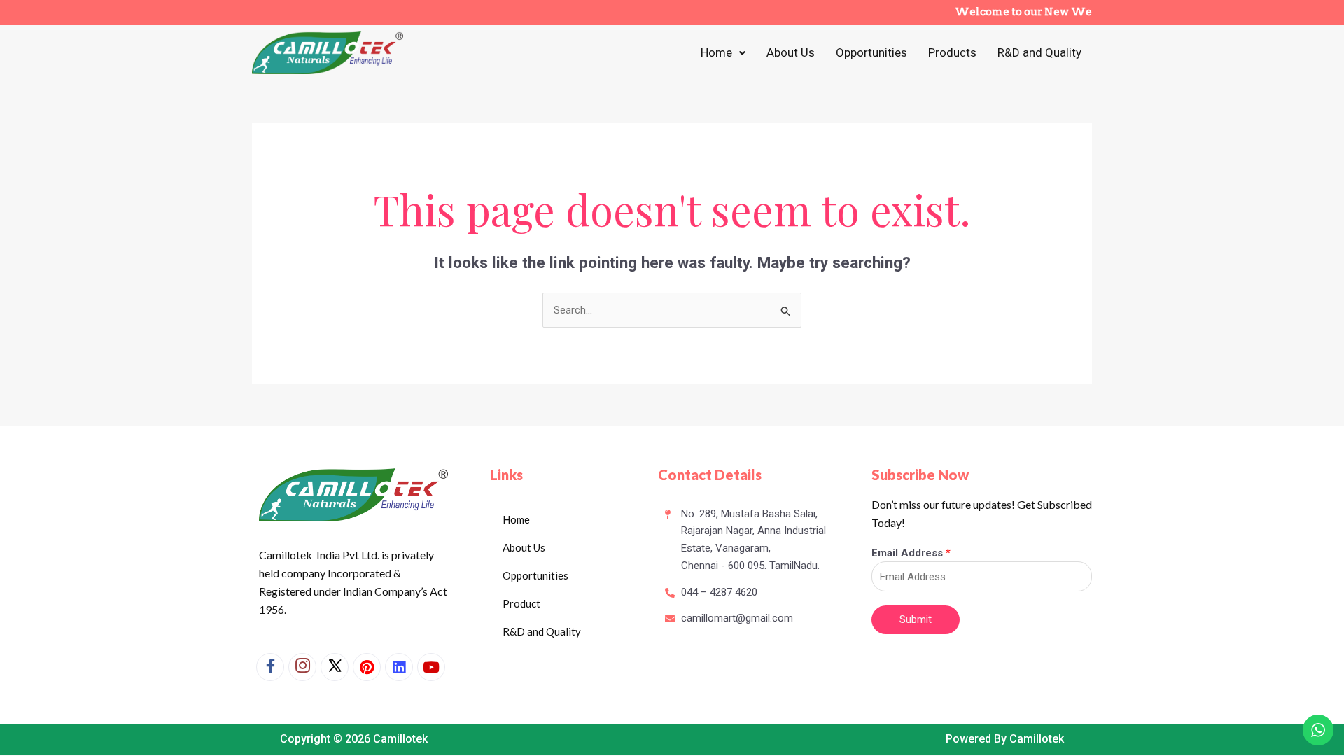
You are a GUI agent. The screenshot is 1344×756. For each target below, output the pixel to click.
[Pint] (367, 667)
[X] (335, 667)
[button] (723, 53)
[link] (399, 667)
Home (716, 53)
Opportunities (871, 53)
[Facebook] (270, 667)
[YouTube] (431, 667)
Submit (915, 619)
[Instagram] (302, 667)
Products (952, 53)
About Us (790, 53)
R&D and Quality (1039, 53)
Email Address (911, 553)
